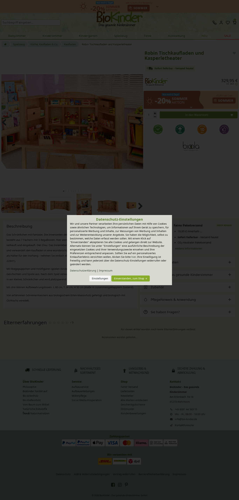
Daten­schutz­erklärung (83, 270)
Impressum (106, 270)
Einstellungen (100, 278)
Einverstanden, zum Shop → (130, 278)
